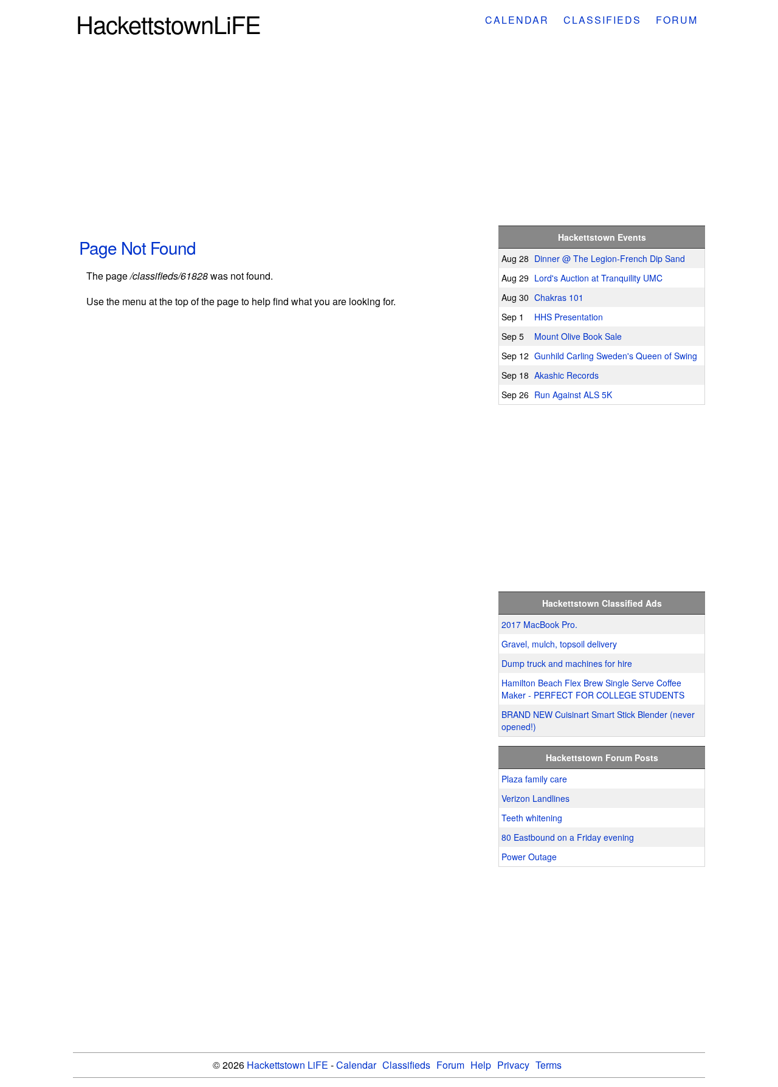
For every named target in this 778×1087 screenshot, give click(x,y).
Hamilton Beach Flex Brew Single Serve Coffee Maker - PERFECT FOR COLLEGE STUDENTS (592, 689)
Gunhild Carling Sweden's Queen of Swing (615, 356)
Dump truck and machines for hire (566, 663)
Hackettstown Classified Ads (602, 603)
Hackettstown (168, 23)
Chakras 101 (559, 297)
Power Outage (529, 857)
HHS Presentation (568, 317)
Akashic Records (566, 375)
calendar (517, 20)
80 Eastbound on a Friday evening (567, 837)
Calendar (356, 1065)
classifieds (602, 20)
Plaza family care (534, 779)
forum (677, 20)
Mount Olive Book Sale (578, 336)
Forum (450, 1065)
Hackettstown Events (602, 237)
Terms (548, 1065)
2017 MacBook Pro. (539, 624)
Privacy (513, 1065)
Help (480, 1065)
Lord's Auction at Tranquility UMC (598, 278)
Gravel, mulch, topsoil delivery (559, 644)
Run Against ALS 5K (573, 394)
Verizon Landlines (535, 798)
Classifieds (406, 1065)
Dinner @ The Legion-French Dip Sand (609, 258)
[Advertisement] (389, 135)
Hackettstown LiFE (287, 1065)
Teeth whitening (531, 818)
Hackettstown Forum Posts (602, 757)
